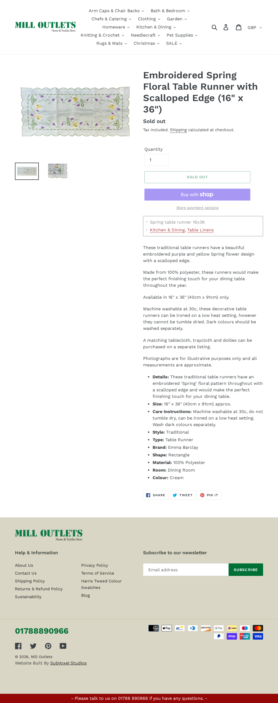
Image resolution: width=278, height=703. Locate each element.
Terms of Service (97, 573)
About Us (24, 565)
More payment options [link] (197, 207)
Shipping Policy (30, 581)
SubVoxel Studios (68, 663)
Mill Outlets (41, 656)
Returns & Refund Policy (39, 588)
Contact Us (26, 573)
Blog (85, 595)
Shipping (178, 129)
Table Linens (200, 230)
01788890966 (41, 631)
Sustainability (28, 596)
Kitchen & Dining (167, 230)
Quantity (153, 149)
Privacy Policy (94, 565)
